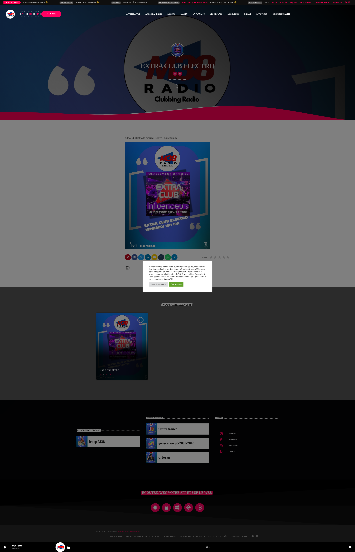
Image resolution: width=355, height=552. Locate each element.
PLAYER (51, 13)
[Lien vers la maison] (10, 14)
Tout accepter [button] (176, 284)
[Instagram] (346, 3)
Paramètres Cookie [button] (158, 284)
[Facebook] (349, 3)
